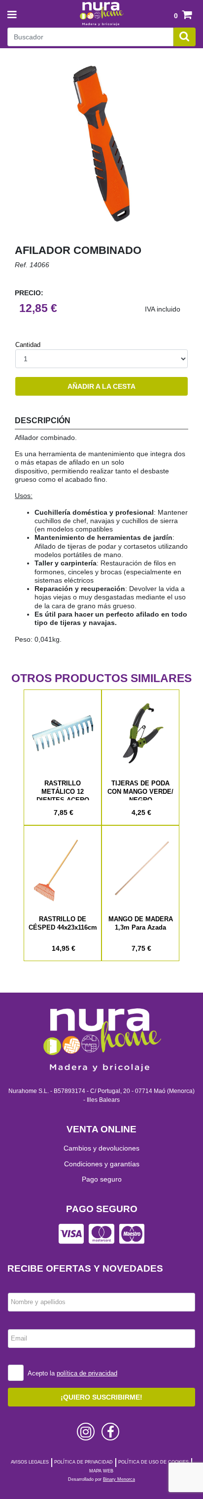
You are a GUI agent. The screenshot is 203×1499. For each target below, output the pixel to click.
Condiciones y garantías (101, 1164)
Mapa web (101, 1470)
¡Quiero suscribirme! (101, 1397)
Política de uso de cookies (153, 1462)
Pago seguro (102, 1179)
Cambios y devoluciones (101, 1148)
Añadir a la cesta (101, 386)
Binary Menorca (119, 1479)
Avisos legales (30, 1462)
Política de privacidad (83, 1462)
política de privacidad (87, 1373)
